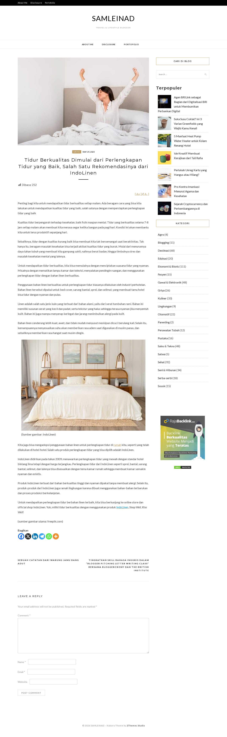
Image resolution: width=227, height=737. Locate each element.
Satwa (161, 354)
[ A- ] (146, 194)
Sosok (161, 386)
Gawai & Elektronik (169, 282)
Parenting (164, 322)
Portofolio (50, 3)
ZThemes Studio (136, 725)
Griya (77, 152)
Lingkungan (165, 306)
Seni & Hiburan (167, 370)
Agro (161, 234)
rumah (117, 444)
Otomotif (164, 314)
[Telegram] (42, 536)
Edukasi (162, 258)
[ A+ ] (138, 194)
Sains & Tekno (166, 346)
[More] (56, 536)
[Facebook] (21, 536)
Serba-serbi (165, 378)
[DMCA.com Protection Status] (183, 468)
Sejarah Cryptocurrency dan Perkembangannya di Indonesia (191, 208)
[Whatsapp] (49, 536)
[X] (28, 536)
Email (21, 671)
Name (22, 661)
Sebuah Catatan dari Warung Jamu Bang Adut (48, 562)
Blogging (163, 242)
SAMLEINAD (113, 18)
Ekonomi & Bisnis (168, 266)
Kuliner (162, 298)
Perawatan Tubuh (168, 330)
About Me (22, 3)
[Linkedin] (35, 536)
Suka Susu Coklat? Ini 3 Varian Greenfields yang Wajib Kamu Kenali (188, 123)
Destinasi (163, 250)
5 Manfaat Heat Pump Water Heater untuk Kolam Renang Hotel (190, 140)
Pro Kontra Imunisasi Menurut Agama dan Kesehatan (186, 191)
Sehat (161, 362)
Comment (24, 615)
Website (22, 681)
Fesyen (162, 274)
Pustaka (163, 338)
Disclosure (36, 3)
